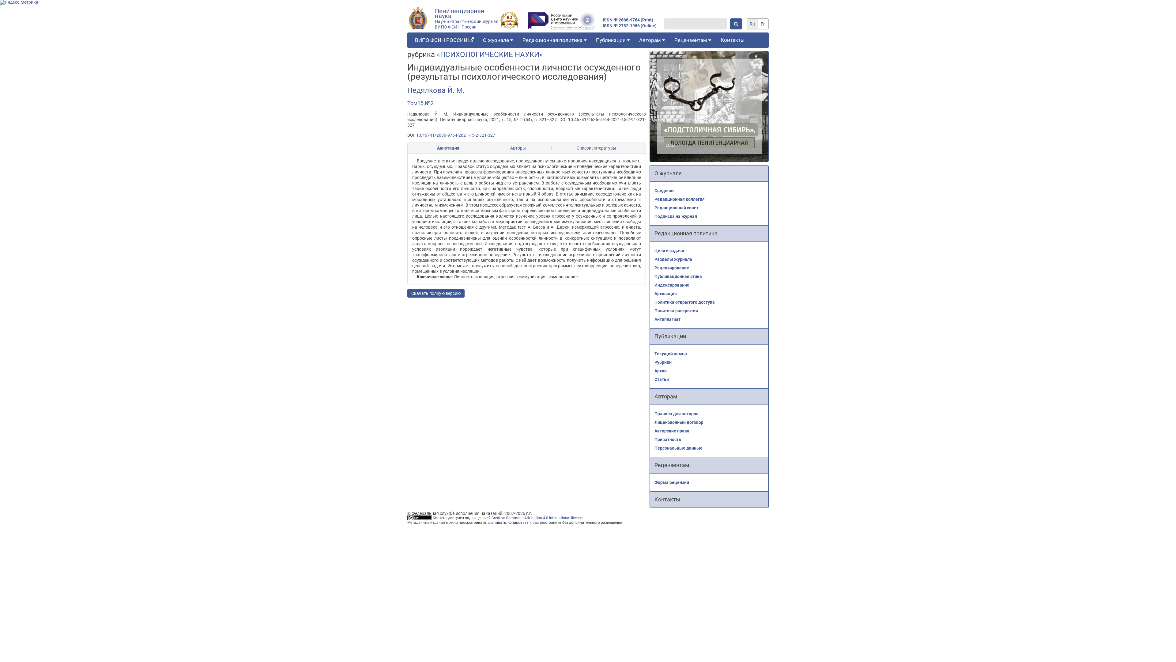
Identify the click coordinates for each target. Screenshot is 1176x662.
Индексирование (671, 285)
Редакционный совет (676, 207)
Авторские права (671, 430)
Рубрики (663, 362)
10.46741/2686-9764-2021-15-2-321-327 (455, 135)
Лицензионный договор (678, 422)
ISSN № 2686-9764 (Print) (628, 20)
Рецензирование (671, 267)
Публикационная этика (678, 276)
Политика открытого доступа (684, 302)
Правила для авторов (676, 413)
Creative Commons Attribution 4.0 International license (537, 518)
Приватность (667, 439)
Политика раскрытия (676, 310)
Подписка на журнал (675, 216)
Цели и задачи (669, 250)
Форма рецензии (671, 482)
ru (752, 23)
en (763, 23)
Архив (660, 370)
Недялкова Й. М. (436, 90)
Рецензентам (691, 40)
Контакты (732, 40)
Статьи (661, 379)
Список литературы (596, 148)
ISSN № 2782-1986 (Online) (630, 26)
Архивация (665, 293)
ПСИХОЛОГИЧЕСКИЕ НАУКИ (489, 54)
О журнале (496, 40)
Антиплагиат (667, 319)
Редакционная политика (553, 40)
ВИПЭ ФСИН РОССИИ (442, 40)
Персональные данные (678, 448)
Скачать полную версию (436, 293)
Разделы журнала (673, 259)
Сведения (664, 190)
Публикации (611, 40)
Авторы (518, 148)
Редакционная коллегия (679, 199)
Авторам (650, 40)
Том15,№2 (420, 103)
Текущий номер (670, 353)
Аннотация (448, 148)
